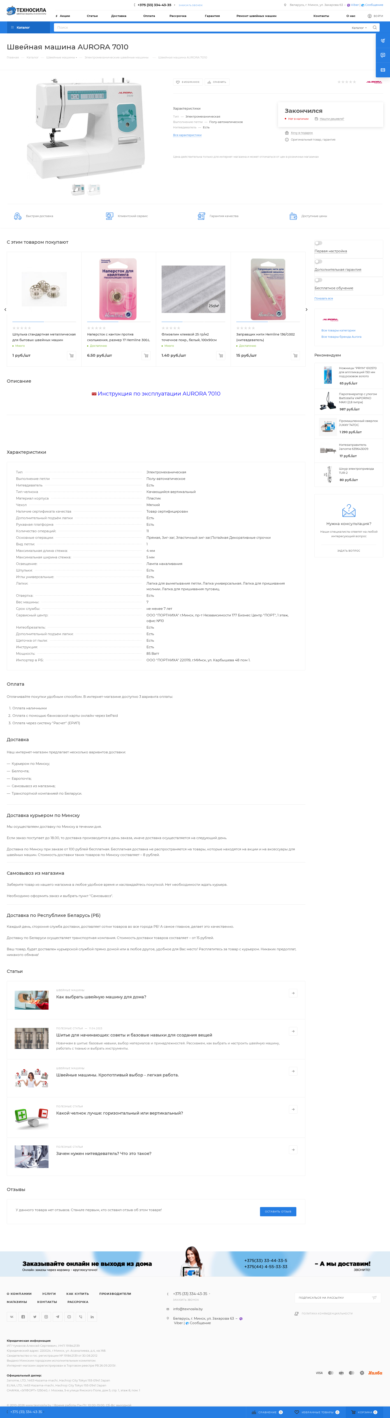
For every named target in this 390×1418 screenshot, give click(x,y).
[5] (354, 82)
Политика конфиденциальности (327, 1313)
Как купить (77, 1293)
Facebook (23, 1317)
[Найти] (375, 27)
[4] (350, 82)
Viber (355, 5)
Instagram (46, 1317)
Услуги (49, 1293)
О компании (19, 1293)
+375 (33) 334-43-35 (154, 5)
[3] (346, 82)
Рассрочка (77, 1302)
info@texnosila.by (188, 1309)
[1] (339, 82)
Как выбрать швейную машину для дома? (101, 997)
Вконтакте (11, 1317)
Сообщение (374, 5)
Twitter (34, 1317)
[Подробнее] (293, 993)
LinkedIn (92, 1317)
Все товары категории (338, 330)
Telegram (58, 1317)
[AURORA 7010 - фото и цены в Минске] (85, 128)
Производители (115, 1293)
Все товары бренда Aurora (341, 336)
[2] (343, 82)
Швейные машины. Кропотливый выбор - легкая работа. (117, 1075)
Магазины (17, 1302)
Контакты (47, 1302)
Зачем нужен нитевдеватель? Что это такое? (103, 1153)
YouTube (69, 1317)
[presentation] (5, 309)
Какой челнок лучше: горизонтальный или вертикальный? (119, 1113)
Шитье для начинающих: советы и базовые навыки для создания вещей (134, 1035)
